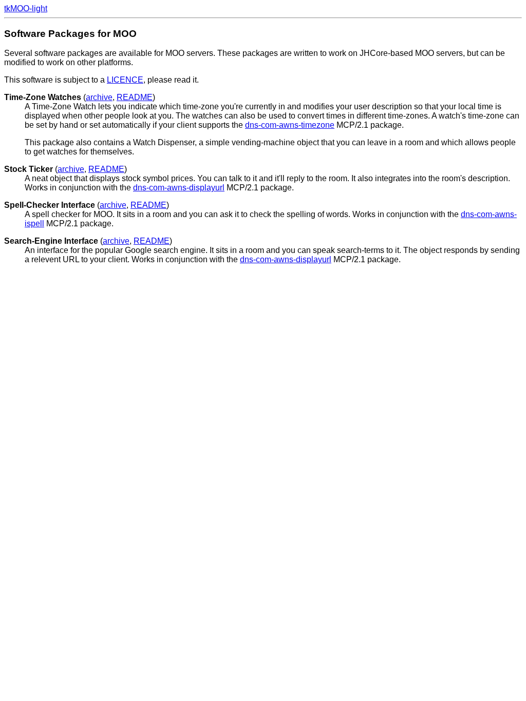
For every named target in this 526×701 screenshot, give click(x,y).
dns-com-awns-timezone (289, 125)
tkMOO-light (25, 8)
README (135, 97)
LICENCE (125, 79)
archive (99, 97)
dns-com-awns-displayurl (178, 187)
